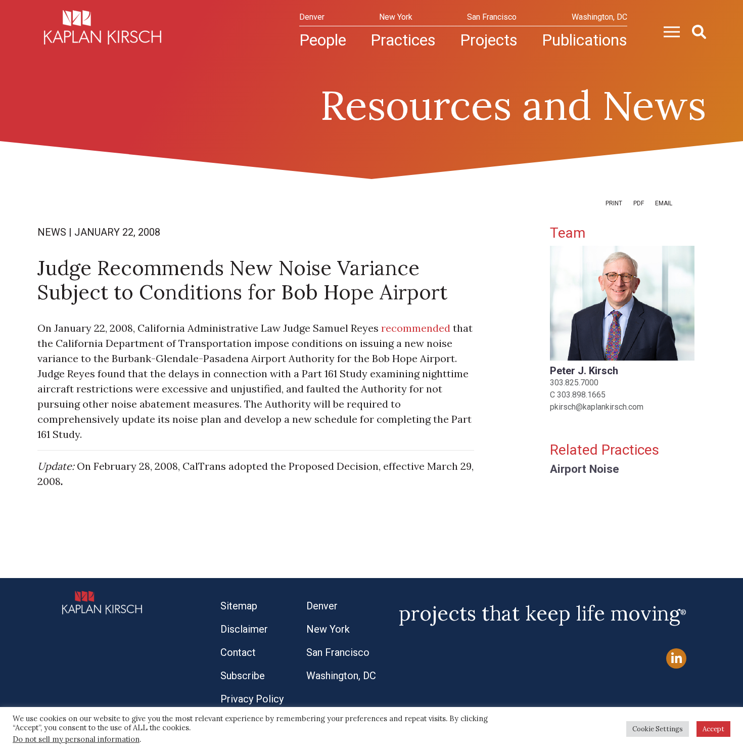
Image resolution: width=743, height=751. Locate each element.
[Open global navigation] (668, 31)
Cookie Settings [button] (657, 729)
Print (614, 203)
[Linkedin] (676, 658)
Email (663, 203)
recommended (415, 328)
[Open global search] (695, 31)
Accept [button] (713, 729)
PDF (638, 203)
